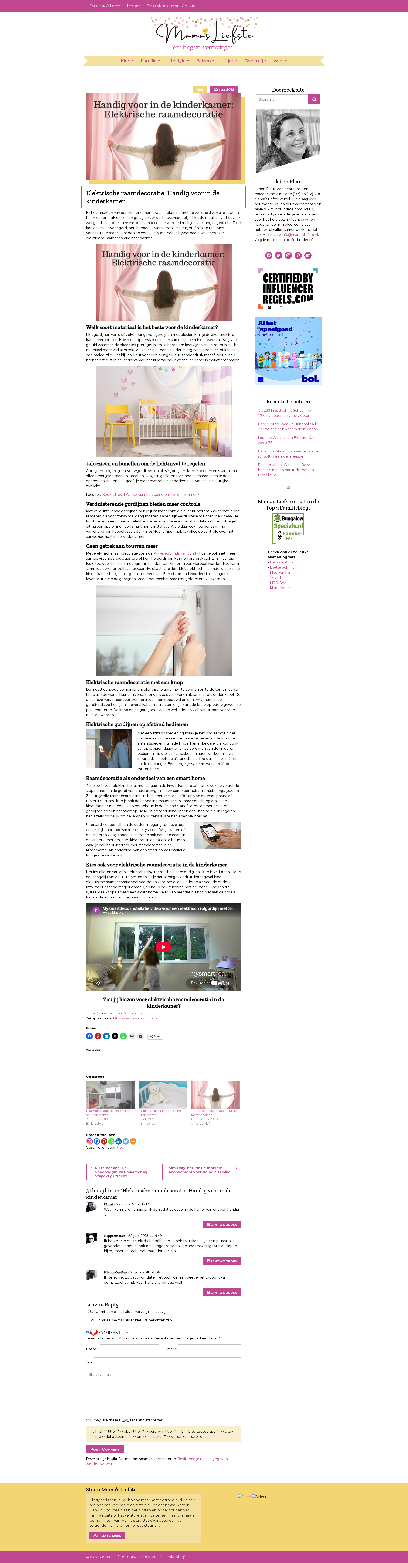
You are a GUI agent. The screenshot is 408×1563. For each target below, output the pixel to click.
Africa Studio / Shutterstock (123, 1013)
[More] (133, 1141)
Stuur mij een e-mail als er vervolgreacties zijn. (129, 1312)
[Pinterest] (104, 1141)
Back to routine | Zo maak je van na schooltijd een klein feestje (288, 453)
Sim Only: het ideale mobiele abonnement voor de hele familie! (200, 1170)
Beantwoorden (222, 1224)
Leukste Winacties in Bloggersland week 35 (287, 440)
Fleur (121, 1147)
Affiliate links (107, 1535)
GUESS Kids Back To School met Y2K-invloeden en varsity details (285, 413)
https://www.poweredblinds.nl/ (135, 1018)
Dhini (108, 1204)
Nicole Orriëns (116, 1272)
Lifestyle (176, 60)
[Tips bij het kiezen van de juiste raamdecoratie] (215, 1095)
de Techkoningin (172, 1557)
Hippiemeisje (114, 1236)
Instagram (308, 6)
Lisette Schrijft (282, 567)
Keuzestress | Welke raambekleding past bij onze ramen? (150, 495)
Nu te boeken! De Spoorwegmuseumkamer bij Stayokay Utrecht (121, 1172)
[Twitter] (126, 1141)
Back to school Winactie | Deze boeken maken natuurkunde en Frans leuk (286, 470)
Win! (278, 60)
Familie (149, 60)
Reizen (203, 60)
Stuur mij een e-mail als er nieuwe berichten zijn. (131, 1320)
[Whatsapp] (111, 1141)
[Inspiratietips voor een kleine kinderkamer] (163, 1095)
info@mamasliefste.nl (300, 235)
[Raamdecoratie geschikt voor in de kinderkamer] (110, 1095)
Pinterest (301, 6)
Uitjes (227, 60)
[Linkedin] (118, 1141)
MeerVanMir (280, 572)
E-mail (170, 1349)
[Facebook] (97, 1141)
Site (89, 1362)
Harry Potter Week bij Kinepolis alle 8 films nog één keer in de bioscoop (288, 426)
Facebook (295, 6)
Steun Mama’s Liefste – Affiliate (171, 6)
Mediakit (133, 6)
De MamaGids (281, 562)
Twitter (315, 6)
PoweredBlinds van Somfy (175, 553)
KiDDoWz (278, 583)
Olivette (277, 578)
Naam (92, 1349)
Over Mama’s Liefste (104, 6)
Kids (125, 60)
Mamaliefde (280, 588)
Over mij (254, 60)
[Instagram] (89, 1141)
